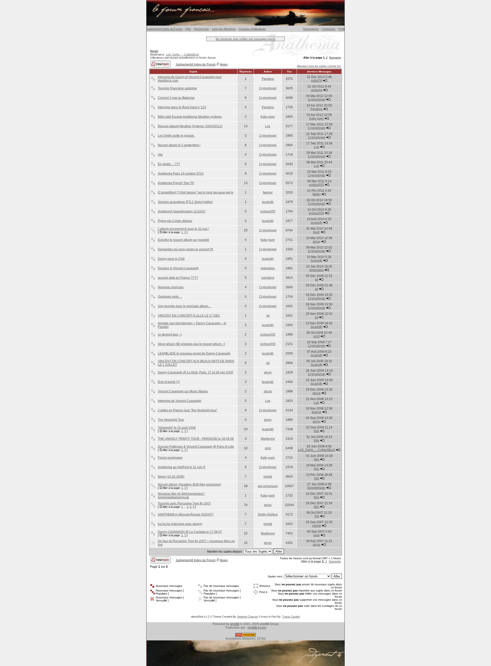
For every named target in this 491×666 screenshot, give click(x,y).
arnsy (316, 241)
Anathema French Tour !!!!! (176, 183)
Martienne (268, 439)
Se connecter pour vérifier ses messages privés (245, 38)
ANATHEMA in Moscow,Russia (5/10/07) (186, 514)
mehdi (267, 476)
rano (268, 448)
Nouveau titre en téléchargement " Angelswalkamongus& (181, 495)
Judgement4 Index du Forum (164, 28)
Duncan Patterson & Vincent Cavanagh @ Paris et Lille (196, 446)
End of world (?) (169, 382)
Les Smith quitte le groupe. (176, 135)
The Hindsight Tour (171, 420)
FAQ (188, 28)
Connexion (328, 28)
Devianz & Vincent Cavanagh (178, 268)
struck (268, 391)
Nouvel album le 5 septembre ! (179, 145)
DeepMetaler (316, 488)
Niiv (316, 431)
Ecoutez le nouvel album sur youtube (183, 240)
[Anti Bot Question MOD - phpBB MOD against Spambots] (245, 636)
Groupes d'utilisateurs (252, 28)
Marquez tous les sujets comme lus (319, 66)
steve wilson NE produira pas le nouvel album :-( (191, 344)
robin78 (316, 80)
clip (160, 154)
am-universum (268, 486)
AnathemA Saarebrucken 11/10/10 (181, 211)
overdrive (267, 278)
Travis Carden (291, 616)
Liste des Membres (224, 28)
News (224, 64)
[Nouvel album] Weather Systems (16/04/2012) (190, 126)
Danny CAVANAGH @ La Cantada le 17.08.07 (190, 532)
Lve (267, 126)
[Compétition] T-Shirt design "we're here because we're (195, 192)
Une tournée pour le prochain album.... (184, 306)
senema (316, 90)
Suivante (335, 57)
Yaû (316, 478)
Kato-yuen (268, 117)
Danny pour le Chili (171, 259)
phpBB (234, 624)
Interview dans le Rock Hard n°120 (182, 107)
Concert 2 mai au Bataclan (176, 98)
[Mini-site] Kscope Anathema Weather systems (190, 117)
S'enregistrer (311, 28)
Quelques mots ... (170, 296)
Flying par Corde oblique (175, 221)
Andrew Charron (247, 616)
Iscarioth (268, 202)
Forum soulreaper (170, 457)
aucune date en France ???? (178, 278)
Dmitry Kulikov (268, 514)
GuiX (316, 232)
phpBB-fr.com (257, 627)
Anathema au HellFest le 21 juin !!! (181, 467)
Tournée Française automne (177, 88)
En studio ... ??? (169, 164)
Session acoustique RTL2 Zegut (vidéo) (185, 202)
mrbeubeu (268, 268)
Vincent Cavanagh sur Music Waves (183, 391)
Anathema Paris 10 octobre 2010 (181, 173)
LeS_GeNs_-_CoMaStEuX (182, 54)
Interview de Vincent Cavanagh (179, 401)
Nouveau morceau (171, 287)
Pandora (268, 79)
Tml (316, 516)
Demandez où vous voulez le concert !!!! (185, 249)
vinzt (316, 336)
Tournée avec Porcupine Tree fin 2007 (184, 503)
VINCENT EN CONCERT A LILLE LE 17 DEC (189, 315)
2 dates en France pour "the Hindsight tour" (187, 410)
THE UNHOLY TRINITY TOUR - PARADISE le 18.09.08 (196, 439)
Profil (341, 28)
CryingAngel (267, 88)
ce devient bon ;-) (170, 334)
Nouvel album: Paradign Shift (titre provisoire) (189, 484)
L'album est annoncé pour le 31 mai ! (183, 229)
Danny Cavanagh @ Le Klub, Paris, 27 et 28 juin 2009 (195, 372)
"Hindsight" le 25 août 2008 (177, 427)
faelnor (268, 192)
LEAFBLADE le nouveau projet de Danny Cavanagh (194, 353)
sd (316, 279)
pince (268, 372)
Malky (317, 194)
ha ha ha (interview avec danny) (180, 524)
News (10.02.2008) (171, 476)
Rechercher (201, 28)
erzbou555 (316, 185)
